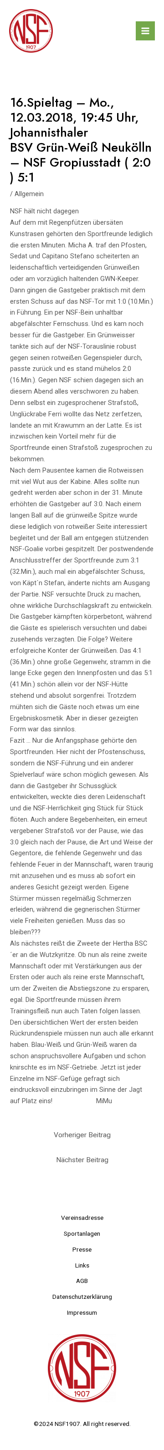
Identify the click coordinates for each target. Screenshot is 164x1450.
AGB (82, 1280)
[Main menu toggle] (145, 30)
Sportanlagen (82, 1233)
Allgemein (29, 194)
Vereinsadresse (82, 1217)
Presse (82, 1249)
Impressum (82, 1312)
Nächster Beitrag (82, 1160)
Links (82, 1265)
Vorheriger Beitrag (82, 1135)
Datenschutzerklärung (82, 1296)
